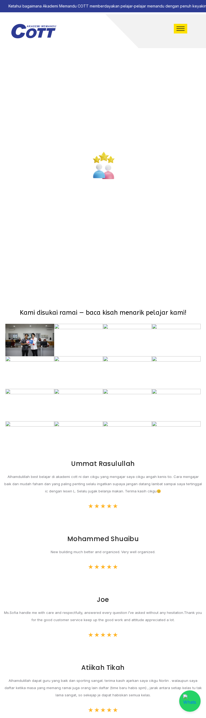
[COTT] (34, 31)
